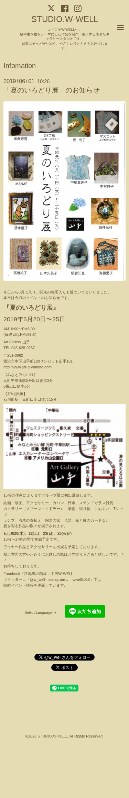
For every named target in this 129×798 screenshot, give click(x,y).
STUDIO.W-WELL (64, 19)
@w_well (37, 579)
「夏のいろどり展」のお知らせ (51, 90)
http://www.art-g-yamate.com (27, 367)
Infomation (19, 66)
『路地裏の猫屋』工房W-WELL (46, 574)
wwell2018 (81, 579)
